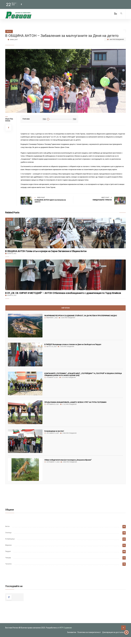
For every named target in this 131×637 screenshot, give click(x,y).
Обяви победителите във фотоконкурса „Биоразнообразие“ (68, 460)
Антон (7, 526)
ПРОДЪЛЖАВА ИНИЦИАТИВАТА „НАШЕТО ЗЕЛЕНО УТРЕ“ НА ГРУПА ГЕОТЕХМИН (75, 402)
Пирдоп (8, 551)
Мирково (8, 545)
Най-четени (65, 308)
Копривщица (10, 539)
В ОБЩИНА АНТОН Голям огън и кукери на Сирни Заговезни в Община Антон (46, 251)
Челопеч (8, 564)
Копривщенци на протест (54, 431)
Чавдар (8, 558)
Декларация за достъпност (114, 632)
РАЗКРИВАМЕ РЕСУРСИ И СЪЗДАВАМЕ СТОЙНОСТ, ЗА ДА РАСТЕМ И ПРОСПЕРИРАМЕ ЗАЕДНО (80, 316)
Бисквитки (71, 632)
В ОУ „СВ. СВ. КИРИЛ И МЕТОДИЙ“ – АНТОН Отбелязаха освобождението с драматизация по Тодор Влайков (63, 293)
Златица (8, 533)
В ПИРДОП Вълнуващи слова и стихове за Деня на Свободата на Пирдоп (72, 344)
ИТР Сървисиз (66, 628)
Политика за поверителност (89, 632)
